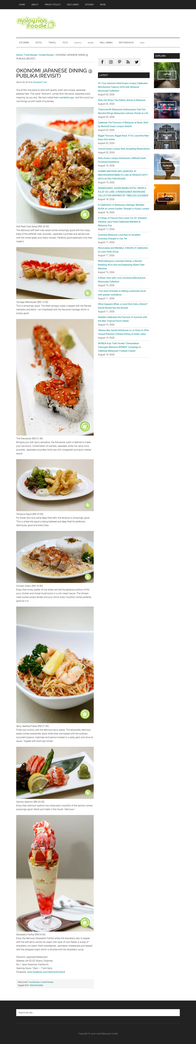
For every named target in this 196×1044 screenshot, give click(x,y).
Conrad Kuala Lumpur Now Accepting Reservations (124, 148)
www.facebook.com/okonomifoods (45, 972)
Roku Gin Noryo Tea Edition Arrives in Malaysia (121, 100)
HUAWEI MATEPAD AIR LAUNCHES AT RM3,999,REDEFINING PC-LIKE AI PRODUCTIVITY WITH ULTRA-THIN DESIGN (123, 175)
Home (19, 55)
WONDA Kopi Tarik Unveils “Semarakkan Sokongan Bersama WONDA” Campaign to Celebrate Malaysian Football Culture (119, 347)
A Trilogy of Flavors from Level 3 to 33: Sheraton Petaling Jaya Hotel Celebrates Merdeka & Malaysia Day (122, 222)
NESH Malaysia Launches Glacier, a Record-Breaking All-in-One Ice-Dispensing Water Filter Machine (121, 265)
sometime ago (66, 97)
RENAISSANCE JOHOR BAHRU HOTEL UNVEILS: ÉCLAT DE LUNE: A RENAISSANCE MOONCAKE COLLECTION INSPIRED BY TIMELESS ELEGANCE (123, 192)
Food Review (30, 55)
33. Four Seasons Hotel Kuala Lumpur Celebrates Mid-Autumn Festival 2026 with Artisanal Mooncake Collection (123, 87)
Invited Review (46, 55)
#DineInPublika (36, 985)
